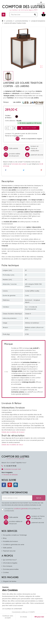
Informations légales (10, 563)
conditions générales (21, 508)
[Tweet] (23, 170)
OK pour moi (39, 617)
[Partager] (5, 170)
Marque (6, 102)
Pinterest (10, 485)
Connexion (41, 3)
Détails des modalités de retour (12, 444)
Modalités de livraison (10, 541)
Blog (4, 538)
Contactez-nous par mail (12, 469)
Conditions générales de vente (13, 544)
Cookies (6, 572)
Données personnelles (10, 569)
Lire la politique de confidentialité (12, 608)
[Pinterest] (41, 170)
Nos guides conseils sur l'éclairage (15, 535)
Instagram (15, 485)
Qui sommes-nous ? (10, 560)
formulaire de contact (19, 164)
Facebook (4, 485)
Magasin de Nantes (9, 581)
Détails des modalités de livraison (13, 432)
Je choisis (23, 617)
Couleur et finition (8, 117)
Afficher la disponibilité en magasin (31, 138)
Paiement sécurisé (9, 551)
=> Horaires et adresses (10, 474)
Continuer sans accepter (8, 617)
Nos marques (7, 566)
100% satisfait (7, 548)
